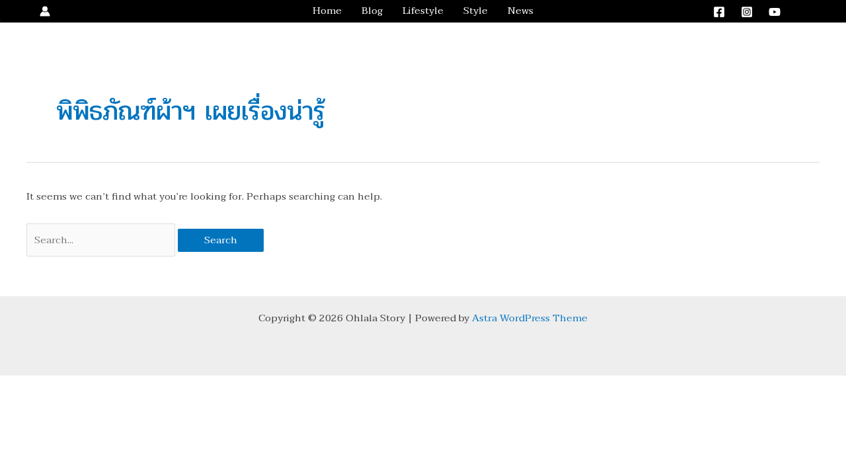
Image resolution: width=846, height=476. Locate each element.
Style (475, 11)
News (520, 11)
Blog (372, 11)
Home (327, 11)
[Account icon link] (45, 11)
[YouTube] (775, 12)
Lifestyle (423, 11)
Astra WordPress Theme (530, 318)
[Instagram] (747, 12)
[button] (815, 12)
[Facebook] (719, 12)
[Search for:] (102, 240)
